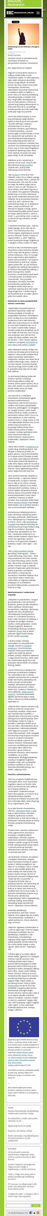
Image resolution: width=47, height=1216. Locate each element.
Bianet (23, 1065)
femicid (10, 55)
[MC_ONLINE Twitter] (34, 1213)
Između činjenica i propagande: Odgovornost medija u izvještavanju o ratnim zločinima (22, 1167)
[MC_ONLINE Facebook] (30, 1213)
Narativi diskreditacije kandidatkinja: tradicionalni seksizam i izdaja (23, 1112)
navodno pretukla (20, 502)
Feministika (24, 636)
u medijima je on (32, 446)
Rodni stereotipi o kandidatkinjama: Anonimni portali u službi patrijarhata (23, 1138)
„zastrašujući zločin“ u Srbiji (26, 811)
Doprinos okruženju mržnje (20, 1131)
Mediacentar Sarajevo (20, 1055)
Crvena (19, 631)
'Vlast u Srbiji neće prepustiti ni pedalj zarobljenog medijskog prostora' (21, 1177)
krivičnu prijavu (13, 985)
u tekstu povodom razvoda (22, 551)
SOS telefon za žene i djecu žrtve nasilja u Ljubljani (22, 343)
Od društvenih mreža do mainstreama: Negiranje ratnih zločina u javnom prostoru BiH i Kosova (22, 1156)
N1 (35, 689)
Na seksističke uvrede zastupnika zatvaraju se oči (22, 1120)
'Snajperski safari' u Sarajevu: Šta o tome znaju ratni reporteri (23, 1195)
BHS (44, 10)
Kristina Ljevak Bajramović (17, 52)
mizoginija (16, 55)
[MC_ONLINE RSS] (37, 1213)
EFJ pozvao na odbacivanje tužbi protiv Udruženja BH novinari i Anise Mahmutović (22, 1187)
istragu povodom (26, 165)
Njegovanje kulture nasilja (19, 1126)
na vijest (15, 175)
